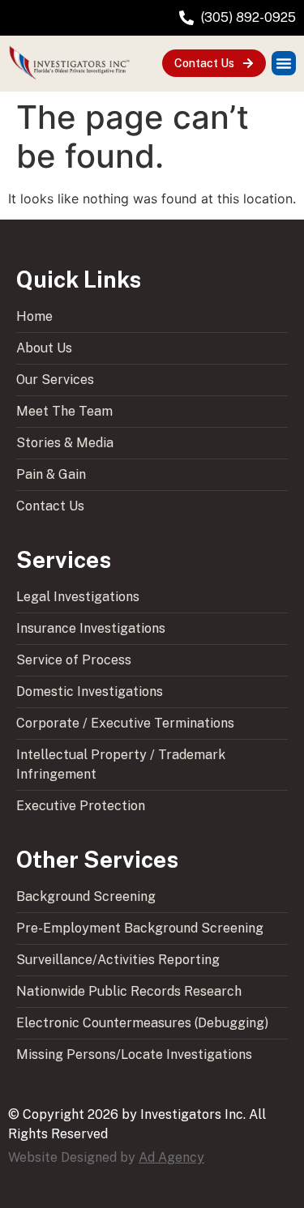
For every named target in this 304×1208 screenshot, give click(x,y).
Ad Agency (171, 1157)
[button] (284, 63)
